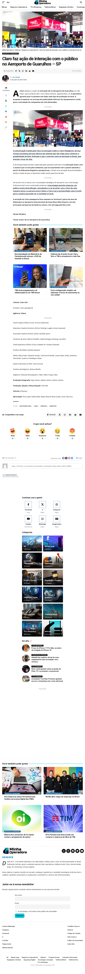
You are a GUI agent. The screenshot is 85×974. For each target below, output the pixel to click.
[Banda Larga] (53, 543)
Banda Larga (49, 546)
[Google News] (56, 521)
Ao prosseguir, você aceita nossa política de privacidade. (37, 911)
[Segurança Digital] (32, 595)
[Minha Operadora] (42, 2)
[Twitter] (77, 851)
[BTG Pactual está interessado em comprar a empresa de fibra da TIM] (63, 818)
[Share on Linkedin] (26, 71)
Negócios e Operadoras (10, 53)
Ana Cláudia (16, 77)
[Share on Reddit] (29, 71)
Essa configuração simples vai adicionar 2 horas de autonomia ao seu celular (65, 292)
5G (25, 546)
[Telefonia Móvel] (53, 612)
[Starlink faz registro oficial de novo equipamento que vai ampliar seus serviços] (26, 658)
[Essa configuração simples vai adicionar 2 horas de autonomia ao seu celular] (66, 276)
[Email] (33, 71)
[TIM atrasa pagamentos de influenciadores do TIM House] (30, 276)
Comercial (43, 406)
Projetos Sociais (30, 580)
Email (17, 903)
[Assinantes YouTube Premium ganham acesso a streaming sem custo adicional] (26, 679)
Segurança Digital (31, 597)
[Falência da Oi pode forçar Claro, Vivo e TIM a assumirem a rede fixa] (66, 240)
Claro (36, 406)
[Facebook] (28, 507)
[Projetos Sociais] (32, 578)
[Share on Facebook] (15, 71)
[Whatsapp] (64, 851)
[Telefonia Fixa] (32, 612)
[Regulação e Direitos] (53, 578)
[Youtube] (28, 521)
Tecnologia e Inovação (22, 250)
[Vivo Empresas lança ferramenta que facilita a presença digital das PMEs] (21, 780)
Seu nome (18, 895)
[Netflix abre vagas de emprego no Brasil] (63, 780)
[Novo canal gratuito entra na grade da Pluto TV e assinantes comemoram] (26, 669)
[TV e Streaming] (32, 629)
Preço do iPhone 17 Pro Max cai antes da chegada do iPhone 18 (46, 649)
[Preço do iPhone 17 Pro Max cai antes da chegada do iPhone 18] (26, 648)
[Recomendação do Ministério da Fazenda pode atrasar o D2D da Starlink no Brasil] (30, 240)
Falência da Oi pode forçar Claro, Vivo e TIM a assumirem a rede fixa (65, 255)
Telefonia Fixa (29, 614)
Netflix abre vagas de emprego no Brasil (62, 797)
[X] (42, 507)
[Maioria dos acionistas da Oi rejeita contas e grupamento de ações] (21, 818)
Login (80, 458)
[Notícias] (53, 629)
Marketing (53, 406)
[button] (4, 2)
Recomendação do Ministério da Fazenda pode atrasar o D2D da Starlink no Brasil (28, 256)
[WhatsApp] (42, 521)
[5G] (32, 543)
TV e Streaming (30, 631)
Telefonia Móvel (51, 614)
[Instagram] (56, 507)
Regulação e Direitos (58, 250)
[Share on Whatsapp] (22, 71)
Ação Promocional (25, 406)
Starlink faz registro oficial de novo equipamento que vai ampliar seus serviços (45, 659)
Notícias (48, 631)
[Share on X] (19, 71)
